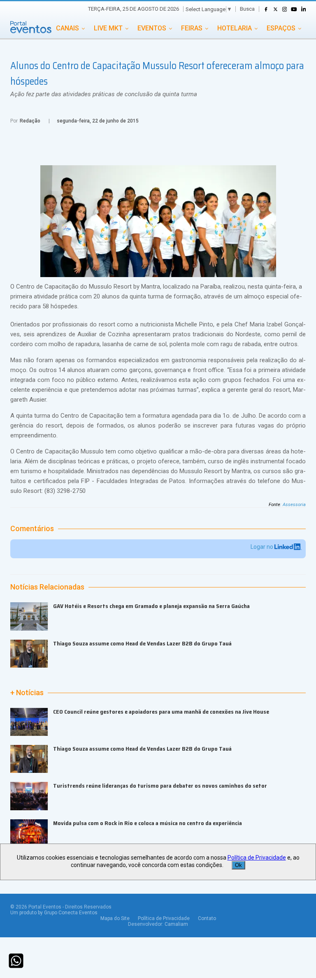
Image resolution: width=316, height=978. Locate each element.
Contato (207, 918)
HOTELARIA (234, 28)
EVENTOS (151, 28)
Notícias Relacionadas (47, 587)
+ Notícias (27, 693)
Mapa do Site (115, 918)
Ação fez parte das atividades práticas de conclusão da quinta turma (103, 94)
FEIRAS (191, 28)
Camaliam (176, 924)
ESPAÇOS (281, 28)
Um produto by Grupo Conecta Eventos (54, 913)
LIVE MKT (108, 28)
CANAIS (67, 28)
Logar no (262, 546)
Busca (247, 9)
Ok (238, 865)
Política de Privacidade (164, 918)
